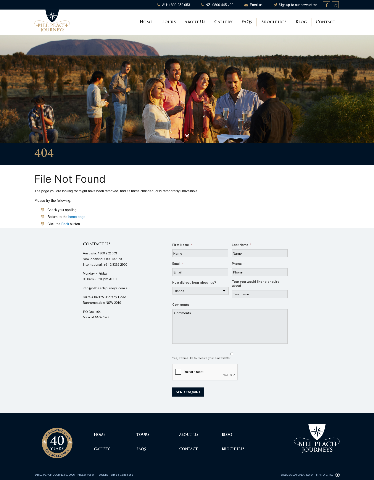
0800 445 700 (113, 258)
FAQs (246, 22)
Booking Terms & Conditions (116, 474)
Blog (301, 22)
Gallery (223, 22)
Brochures (274, 22)
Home (146, 22)
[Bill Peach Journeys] (57, 440)
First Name (182, 245)
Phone (238, 263)
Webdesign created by (307, 474)
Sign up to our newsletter (297, 4)
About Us (195, 22)
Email (177, 263)
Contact (325, 22)
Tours (168, 22)
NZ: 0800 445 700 (219, 4)
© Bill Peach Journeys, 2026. (54, 474)
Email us (256, 4)
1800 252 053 (107, 253)
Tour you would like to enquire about (255, 283)
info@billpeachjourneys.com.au (106, 288)
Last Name (241, 245)
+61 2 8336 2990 (115, 264)
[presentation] (205, 372)
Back (65, 223)
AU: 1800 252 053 (175, 4)
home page (76, 216)
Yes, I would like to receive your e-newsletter (201, 358)
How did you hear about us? (194, 282)
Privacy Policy (85, 474)
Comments (180, 304)
